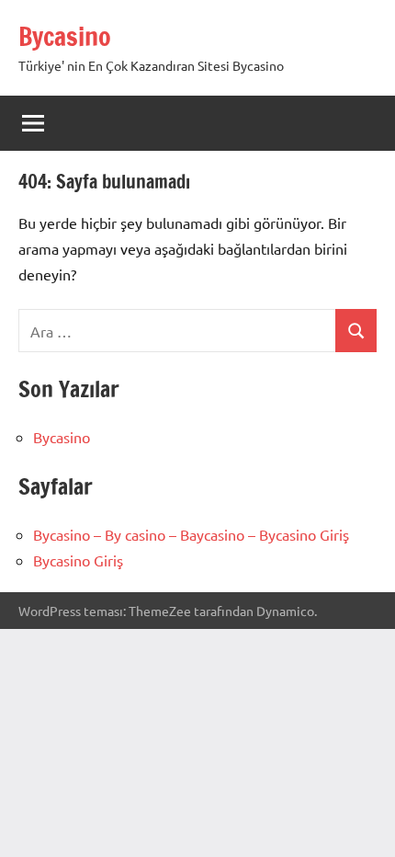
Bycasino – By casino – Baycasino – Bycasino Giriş (191, 534)
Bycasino (64, 36)
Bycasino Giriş (78, 560)
